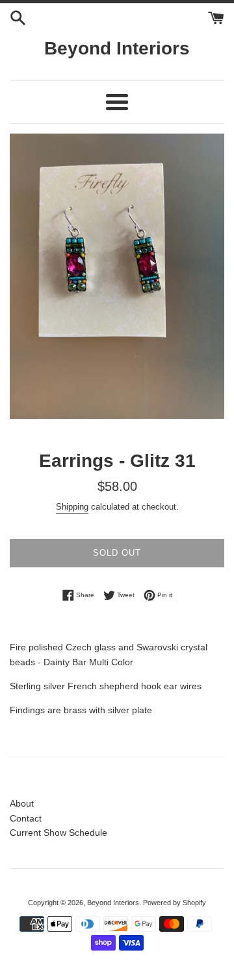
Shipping (72, 507)
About (22, 803)
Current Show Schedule (58, 832)
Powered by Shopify (174, 902)
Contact (26, 818)
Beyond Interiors (117, 48)
